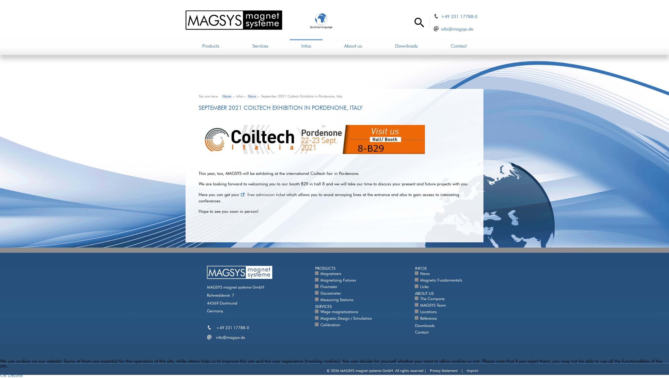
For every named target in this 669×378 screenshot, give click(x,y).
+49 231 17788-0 (459, 17)
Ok (3, 375)
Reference (428, 318)
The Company (432, 299)
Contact (459, 46)
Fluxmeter (328, 287)
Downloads (406, 46)
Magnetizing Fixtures (338, 280)
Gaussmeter (330, 293)
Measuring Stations (336, 300)
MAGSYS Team (433, 305)
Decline (15, 375)
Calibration (330, 325)
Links (424, 287)
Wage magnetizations (339, 312)
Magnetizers (330, 274)
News (425, 274)
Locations (428, 312)
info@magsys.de (457, 29)
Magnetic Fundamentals (441, 280)
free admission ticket (266, 195)
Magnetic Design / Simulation (346, 318)
